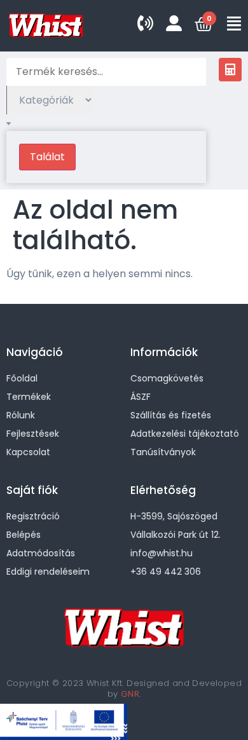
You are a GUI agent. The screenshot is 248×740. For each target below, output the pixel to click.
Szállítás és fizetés (170, 415)
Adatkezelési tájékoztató (184, 433)
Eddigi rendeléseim (48, 571)
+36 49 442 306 (165, 571)
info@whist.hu (161, 553)
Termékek (28, 396)
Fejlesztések (32, 433)
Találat (47, 156)
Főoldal (22, 378)
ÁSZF (140, 396)
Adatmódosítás (40, 553)
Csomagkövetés (166, 378)
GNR (130, 694)
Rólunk (20, 415)
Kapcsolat (28, 452)
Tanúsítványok (163, 452)
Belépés (23, 534)
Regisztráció (33, 516)
